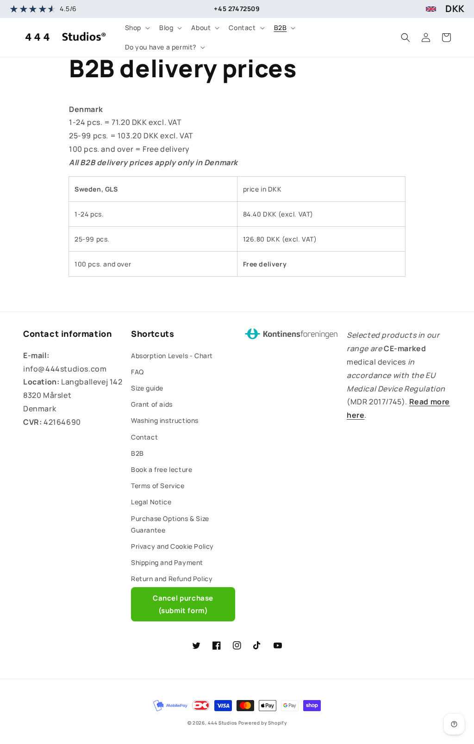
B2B (137, 453)
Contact (144, 437)
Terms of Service (158, 485)
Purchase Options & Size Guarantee (170, 524)
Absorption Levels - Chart (172, 355)
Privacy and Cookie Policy (172, 546)
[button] (136, 27)
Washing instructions (165, 420)
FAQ (137, 371)
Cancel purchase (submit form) (183, 604)
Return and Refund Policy (171, 578)
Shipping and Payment (167, 562)
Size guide (147, 388)
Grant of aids (152, 404)
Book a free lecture (161, 469)
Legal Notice (151, 501)
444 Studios (222, 722)
